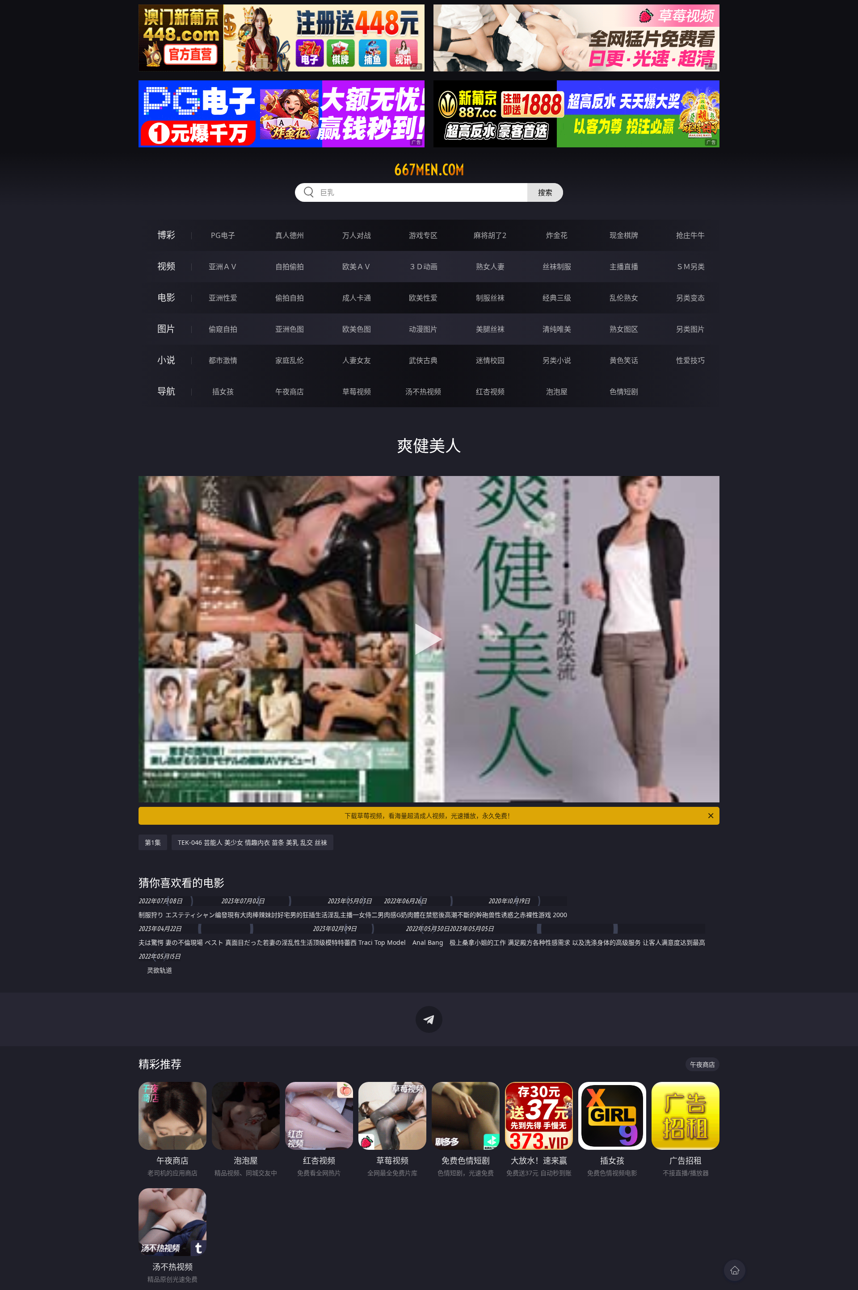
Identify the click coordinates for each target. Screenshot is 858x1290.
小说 (166, 360)
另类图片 (690, 329)
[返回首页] (734, 1270)
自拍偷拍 (289, 266)
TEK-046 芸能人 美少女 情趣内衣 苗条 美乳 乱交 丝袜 (252, 842)
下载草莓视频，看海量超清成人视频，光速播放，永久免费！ (429, 815)
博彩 (166, 235)
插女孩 (223, 392)
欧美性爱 (423, 298)
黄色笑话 (624, 360)
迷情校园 (490, 360)
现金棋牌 (624, 235)
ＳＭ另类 (690, 266)
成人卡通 (356, 298)
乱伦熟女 (624, 298)
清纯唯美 (557, 329)
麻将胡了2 (490, 235)
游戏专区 (423, 235)
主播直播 (624, 266)
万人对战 (356, 235)
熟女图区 (624, 329)
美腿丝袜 (490, 329)
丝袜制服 (557, 266)
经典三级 (557, 298)
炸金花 (557, 235)
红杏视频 (490, 392)
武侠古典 (423, 360)
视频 (166, 266)
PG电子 (223, 235)
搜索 (545, 192)
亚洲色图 (289, 329)
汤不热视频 (423, 392)
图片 (166, 329)
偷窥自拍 (223, 329)
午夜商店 (289, 392)
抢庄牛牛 (690, 235)
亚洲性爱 (223, 298)
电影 (166, 298)
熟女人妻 (490, 266)
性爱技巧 (690, 360)
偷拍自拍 (289, 298)
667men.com (429, 170)
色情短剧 (624, 392)
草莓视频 (356, 392)
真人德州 (289, 235)
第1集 (153, 842)
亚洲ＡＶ (223, 266)
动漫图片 (423, 329)
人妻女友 (356, 360)
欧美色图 (356, 329)
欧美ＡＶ (356, 266)
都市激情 (223, 360)
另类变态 (690, 298)
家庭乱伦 (289, 360)
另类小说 (557, 360)
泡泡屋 (557, 392)
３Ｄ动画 (423, 266)
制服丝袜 (490, 298)
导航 (166, 391)
